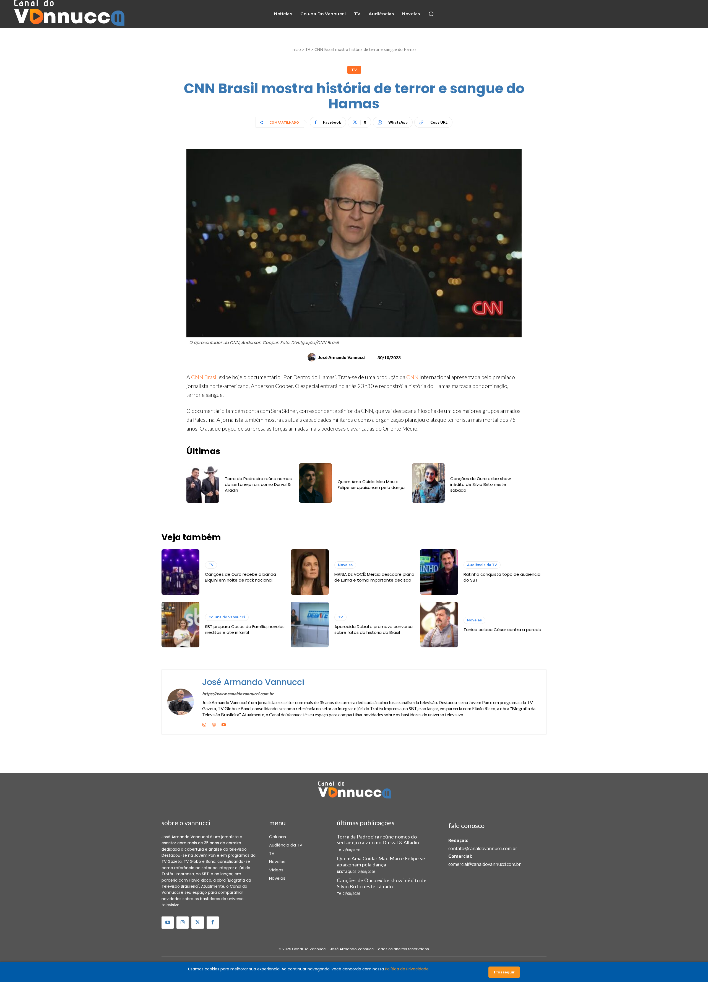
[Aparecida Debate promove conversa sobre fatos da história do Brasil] (310, 624)
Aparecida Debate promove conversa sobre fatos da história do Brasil (373, 629)
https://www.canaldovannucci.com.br (238, 693)
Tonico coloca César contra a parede (502, 629)
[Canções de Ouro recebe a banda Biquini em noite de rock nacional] (180, 572)
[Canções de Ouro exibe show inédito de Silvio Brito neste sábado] (428, 483)
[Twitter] (197, 922)
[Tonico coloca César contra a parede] (439, 624)
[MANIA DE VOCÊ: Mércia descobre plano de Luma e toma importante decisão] (310, 572)
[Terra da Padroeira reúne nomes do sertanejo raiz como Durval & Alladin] (202, 483)
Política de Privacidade (407, 969)
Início (296, 49)
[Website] (214, 724)
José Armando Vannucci (341, 357)
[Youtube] (224, 724)
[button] (431, 13)
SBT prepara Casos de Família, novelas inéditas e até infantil (245, 629)
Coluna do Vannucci (227, 617)
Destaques (346, 872)
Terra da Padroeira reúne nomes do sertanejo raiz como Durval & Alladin (258, 484)
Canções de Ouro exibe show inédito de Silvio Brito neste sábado (480, 484)
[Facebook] (213, 922)
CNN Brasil (204, 377)
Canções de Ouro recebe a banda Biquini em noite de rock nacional (240, 577)
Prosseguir (504, 972)
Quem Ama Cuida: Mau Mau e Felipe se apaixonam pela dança (371, 484)
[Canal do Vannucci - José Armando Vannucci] (68, 14)
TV (307, 49)
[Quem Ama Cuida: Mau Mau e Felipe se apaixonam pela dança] (315, 483)
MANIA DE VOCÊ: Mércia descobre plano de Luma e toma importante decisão (374, 577)
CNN (413, 377)
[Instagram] (204, 724)
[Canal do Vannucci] (354, 791)
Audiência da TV (482, 565)
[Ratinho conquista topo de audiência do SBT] (439, 572)
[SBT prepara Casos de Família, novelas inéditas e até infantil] (180, 624)
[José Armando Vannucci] (312, 357)
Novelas (345, 565)
